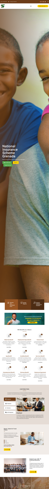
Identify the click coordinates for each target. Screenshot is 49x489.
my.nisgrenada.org (8, 446)
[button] (31, 6)
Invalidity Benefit (24, 356)
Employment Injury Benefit (24, 339)
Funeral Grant (40, 339)
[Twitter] (42, 1)
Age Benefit (9, 356)
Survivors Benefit (40, 356)
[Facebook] (43, 1)
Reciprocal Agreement (40, 372)
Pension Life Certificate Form (12, 304)
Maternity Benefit (8, 339)
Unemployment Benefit (9, 372)
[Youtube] (45, 1)
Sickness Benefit (24, 372)
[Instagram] (40, 1)
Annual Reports (25, 303)
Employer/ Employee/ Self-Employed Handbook (39, 304)
